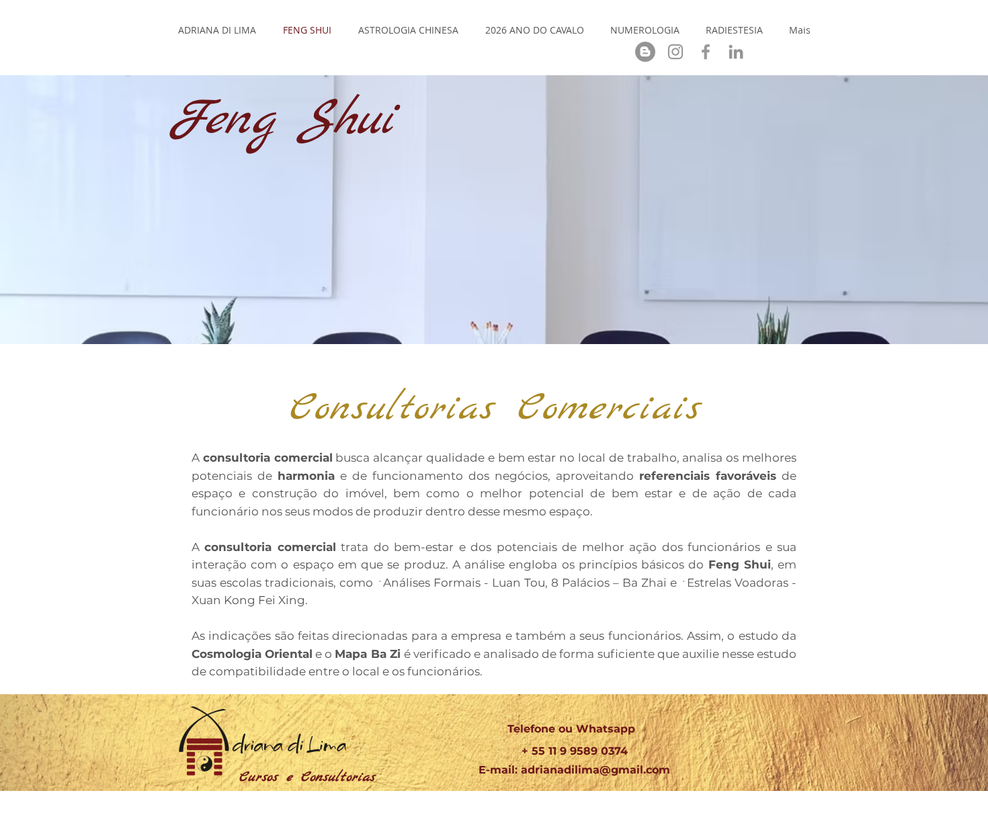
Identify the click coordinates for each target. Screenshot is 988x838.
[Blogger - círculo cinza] (645, 52)
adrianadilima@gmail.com (595, 769)
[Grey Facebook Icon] (706, 52)
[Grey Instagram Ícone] (675, 52)
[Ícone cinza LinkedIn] (736, 52)
